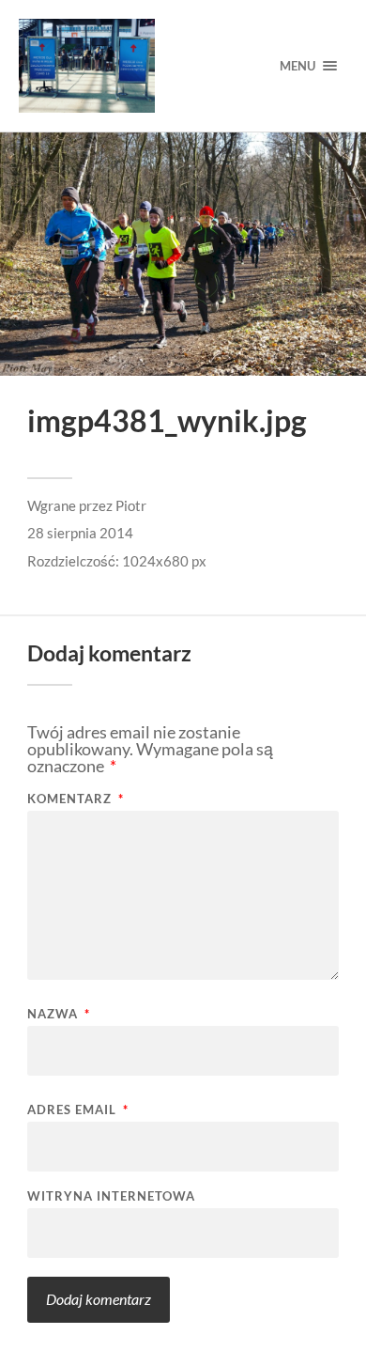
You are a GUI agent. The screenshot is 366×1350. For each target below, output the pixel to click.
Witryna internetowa (111, 1196)
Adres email (78, 1110)
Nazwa (58, 1014)
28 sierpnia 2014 (80, 532)
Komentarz (75, 799)
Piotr (130, 505)
